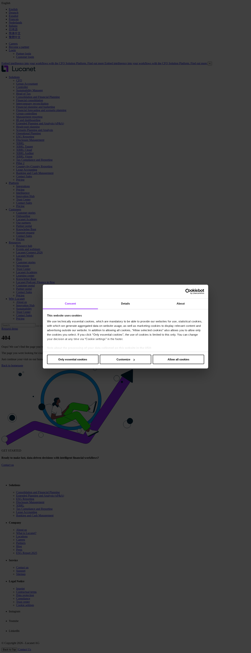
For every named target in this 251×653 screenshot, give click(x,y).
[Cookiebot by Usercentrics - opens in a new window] (188, 291)
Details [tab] (125, 303)
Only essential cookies (72, 359)
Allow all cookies (178, 359)
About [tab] (181, 303)
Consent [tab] (70, 303)
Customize (123, 359)
